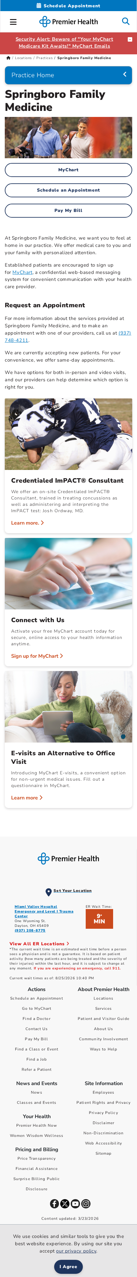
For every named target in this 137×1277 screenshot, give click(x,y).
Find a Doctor (36, 1018)
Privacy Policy (103, 1112)
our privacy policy (76, 1251)
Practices (44, 58)
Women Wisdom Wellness (36, 1135)
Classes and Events (36, 1102)
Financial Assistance (37, 1168)
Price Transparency (37, 1158)
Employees (104, 1092)
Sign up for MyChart (35, 656)
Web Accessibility (103, 1143)
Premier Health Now (36, 1125)
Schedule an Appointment (68, 190)
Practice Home (32, 75)
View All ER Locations (38, 944)
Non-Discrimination (103, 1133)
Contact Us (36, 1028)
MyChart (68, 170)
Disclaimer (103, 1122)
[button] (13, 21)
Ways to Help (103, 1049)
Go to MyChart (36, 1008)
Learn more (25, 797)
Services (103, 1008)
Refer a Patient (37, 1069)
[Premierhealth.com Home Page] (8, 58)
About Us (103, 1028)
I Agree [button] (69, 1267)
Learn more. (25, 523)
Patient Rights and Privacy (103, 1102)
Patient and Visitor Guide (103, 1018)
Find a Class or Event (36, 1049)
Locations (23, 58)
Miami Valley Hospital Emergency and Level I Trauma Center (44, 911)
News (36, 1092)
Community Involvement (103, 1039)
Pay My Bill (68, 210)
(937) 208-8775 (30, 930)
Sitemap (104, 1153)
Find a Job (36, 1059)
